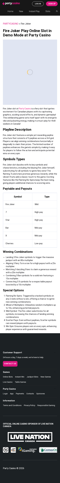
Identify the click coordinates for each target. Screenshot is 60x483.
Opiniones (40, 394)
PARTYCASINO (10, 23)
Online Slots (8, 377)
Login (5, 394)
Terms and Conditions (12, 405)
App (12, 394)
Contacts (30, 394)
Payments (20, 394)
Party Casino (25, 108)
